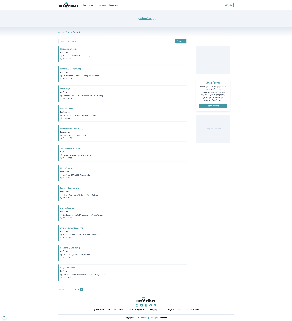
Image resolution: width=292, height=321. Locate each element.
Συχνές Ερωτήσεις (135, 310)
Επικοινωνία (183, 310)
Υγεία (68, 32)
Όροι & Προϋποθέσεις (116, 310)
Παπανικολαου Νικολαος (70, 69)
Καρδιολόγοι (65, 52)
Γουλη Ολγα (65, 89)
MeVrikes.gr (144, 318)
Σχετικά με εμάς (99, 310)
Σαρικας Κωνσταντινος (70, 188)
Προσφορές (113, 5)
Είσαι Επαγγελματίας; (154, 310)
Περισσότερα (213, 106)
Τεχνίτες (102, 5)
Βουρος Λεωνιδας (67, 268)
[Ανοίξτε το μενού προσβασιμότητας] (4, 316)
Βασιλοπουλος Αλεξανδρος (71, 128)
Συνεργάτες (170, 310)
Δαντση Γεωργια (67, 208)
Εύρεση (182, 41)
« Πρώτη (62, 289)
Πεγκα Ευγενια (66, 168)
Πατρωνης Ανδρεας (68, 49)
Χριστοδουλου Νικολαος (70, 148)
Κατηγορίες (88, 5)
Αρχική (61, 32)
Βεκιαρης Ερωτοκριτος (70, 248)
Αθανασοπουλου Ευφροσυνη (71, 228)
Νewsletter (195, 310)
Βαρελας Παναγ (66, 109)
